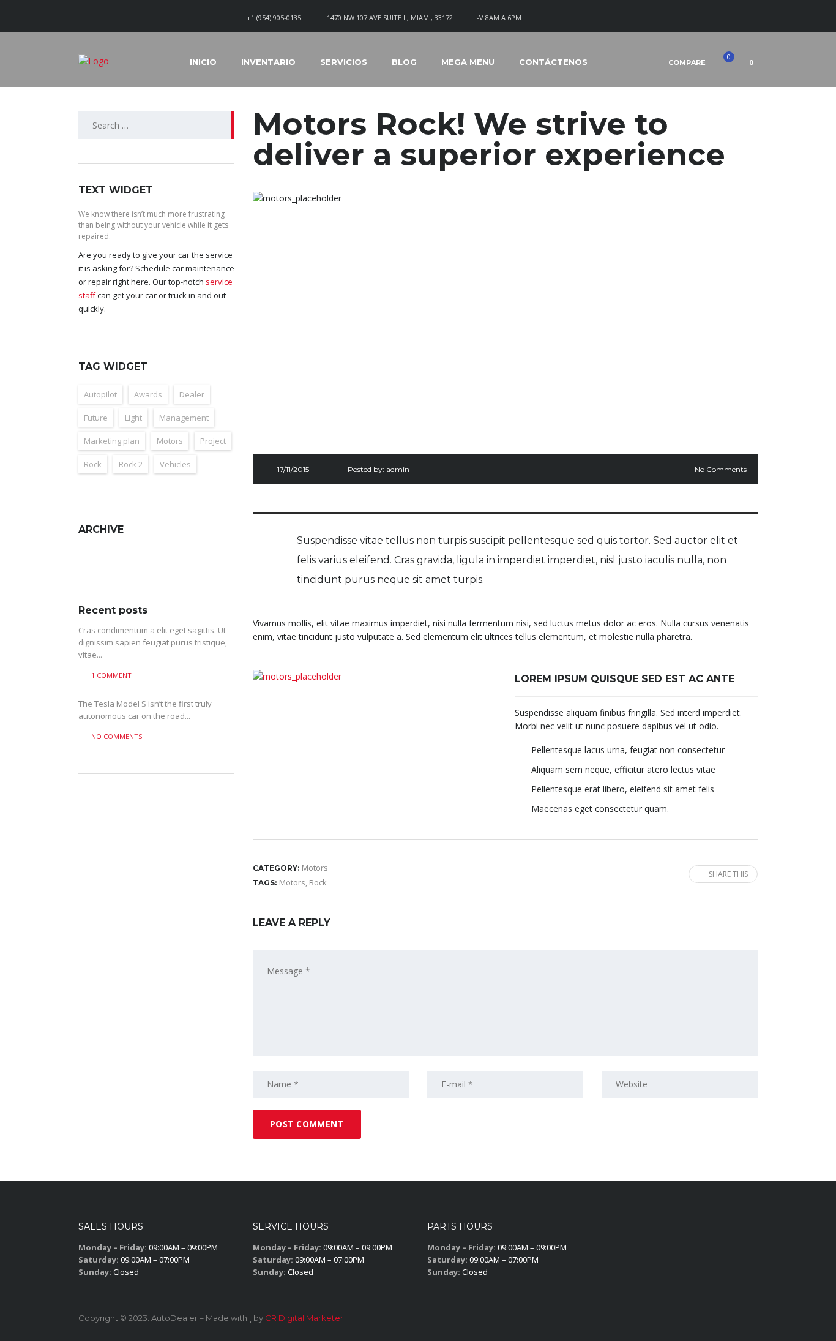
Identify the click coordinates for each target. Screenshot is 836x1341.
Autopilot (100, 394)
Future (96, 417)
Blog (404, 62)
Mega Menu (468, 62)
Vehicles (175, 464)
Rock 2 (131, 464)
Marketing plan (112, 440)
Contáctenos (553, 62)
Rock (93, 464)
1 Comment (111, 675)
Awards (148, 394)
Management (184, 417)
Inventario (268, 62)
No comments (116, 736)
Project (213, 440)
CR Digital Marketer (304, 1318)
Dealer (191, 394)
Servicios (343, 62)
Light (133, 417)
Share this (728, 874)
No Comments (721, 469)
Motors (170, 440)
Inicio (203, 62)
